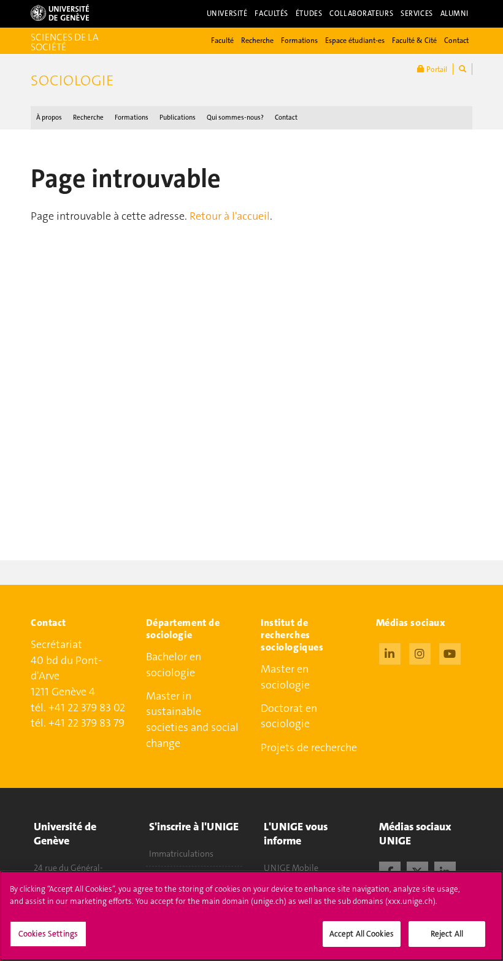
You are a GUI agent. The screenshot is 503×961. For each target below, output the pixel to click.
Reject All (447, 933)
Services (417, 13)
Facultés (271, 13)
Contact (456, 40)
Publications (177, 117)
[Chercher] (462, 69)
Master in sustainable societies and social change (192, 720)
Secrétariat (56, 644)
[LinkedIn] (390, 652)
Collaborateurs (361, 13)
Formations (299, 40)
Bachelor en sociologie (173, 664)
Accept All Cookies (361, 933)
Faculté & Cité (414, 40)
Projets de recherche (309, 747)
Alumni (454, 13)
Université (227, 13)
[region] (251, 916)
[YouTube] (450, 652)
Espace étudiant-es (355, 40)
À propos (49, 117)
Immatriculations (181, 853)
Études (309, 13)
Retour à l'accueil (230, 216)
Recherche (257, 40)
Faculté (222, 40)
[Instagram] (420, 652)
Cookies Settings (48, 933)
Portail (435, 69)
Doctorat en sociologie (289, 716)
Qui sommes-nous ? (235, 117)
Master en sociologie (285, 677)
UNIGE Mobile (291, 867)
